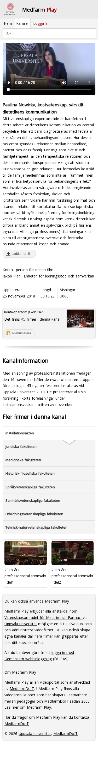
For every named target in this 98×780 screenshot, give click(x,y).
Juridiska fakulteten (21, 446)
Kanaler (22, 23)
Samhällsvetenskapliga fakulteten (32, 500)
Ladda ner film (20, 254)
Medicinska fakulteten (23, 460)
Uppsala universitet (20, 623)
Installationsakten (19, 433)
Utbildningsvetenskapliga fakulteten (34, 513)
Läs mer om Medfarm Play (27, 707)
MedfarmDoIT (22, 688)
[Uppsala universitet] (10, 9)
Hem (8, 23)
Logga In (40, 23)
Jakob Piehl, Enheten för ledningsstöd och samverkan (48, 276)
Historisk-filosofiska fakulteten (30, 473)
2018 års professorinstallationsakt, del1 (25, 576)
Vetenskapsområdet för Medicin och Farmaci (43, 617)
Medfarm (39, 9)
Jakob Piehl (36, 312)
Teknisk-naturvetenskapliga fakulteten (36, 527)
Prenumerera (21, 333)
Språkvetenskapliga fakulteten (30, 487)
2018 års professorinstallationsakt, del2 (72, 576)
